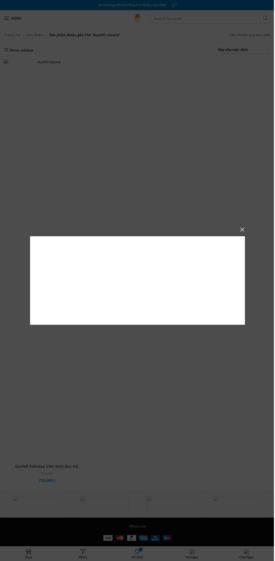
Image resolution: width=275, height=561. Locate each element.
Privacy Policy (167, 300)
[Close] (242, 229)
